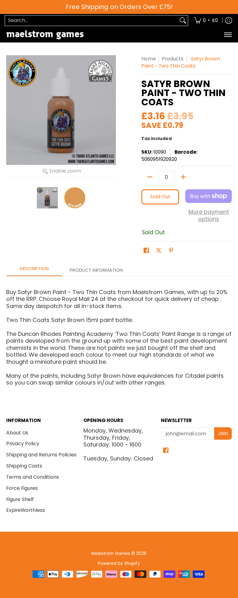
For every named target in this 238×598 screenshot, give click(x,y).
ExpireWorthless (25, 510)
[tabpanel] (119, 335)
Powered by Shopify (119, 563)
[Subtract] (149, 176)
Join (223, 433)
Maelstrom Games (110, 553)
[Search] (183, 20)
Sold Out (160, 196)
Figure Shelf (20, 499)
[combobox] (91, 20)
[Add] (183, 176)
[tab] (34, 270)
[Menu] (227, 34)
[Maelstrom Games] (45, 34)
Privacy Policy (22, 443)
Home (148, 58)
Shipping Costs (24, 465)
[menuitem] (206, 20)
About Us (17, 432)
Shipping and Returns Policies (41, 454)
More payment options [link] (208, 215)
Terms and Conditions (32, 477)
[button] (146, 251)
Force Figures (22, 488)
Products (172, 58)
